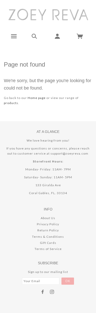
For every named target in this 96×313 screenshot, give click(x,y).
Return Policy (48, 230)
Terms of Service (48, 249)
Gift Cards (48, 243)
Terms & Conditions (48, 237)
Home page (37, 98)
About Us (48, 218)
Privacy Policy (48, 224)
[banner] (48, 14)
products (11, 103)
